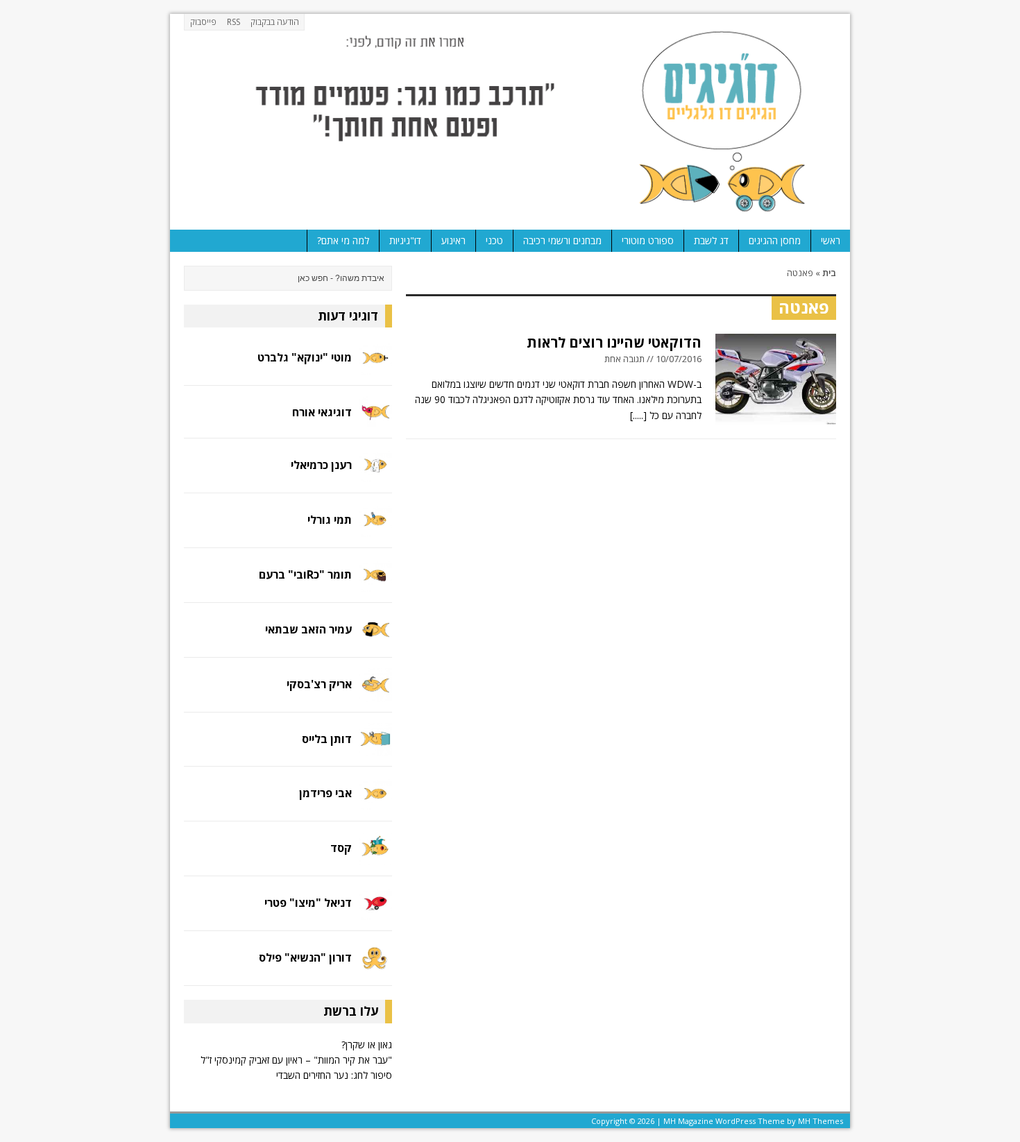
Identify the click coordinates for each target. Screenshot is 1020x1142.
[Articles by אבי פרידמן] (375, 802)
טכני (494, 240)
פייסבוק (203, 22)
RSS (233, 22)
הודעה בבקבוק (274, 22)
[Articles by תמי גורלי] (375, 528)
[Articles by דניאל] (375, 912)
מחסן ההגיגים (775, 240)
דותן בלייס (327, 739)
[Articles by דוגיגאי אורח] (375, 418)
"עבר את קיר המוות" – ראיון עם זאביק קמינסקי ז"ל (296, 1059)
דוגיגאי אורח (322, 412)
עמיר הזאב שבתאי (308, 629)
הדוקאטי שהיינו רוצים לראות (614, 342)
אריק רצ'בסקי (319, 684)
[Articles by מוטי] (375, 366)
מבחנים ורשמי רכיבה (562, 240)
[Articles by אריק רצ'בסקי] (375, 692)
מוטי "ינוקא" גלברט (304, 357)
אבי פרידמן (325, 793)
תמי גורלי (329, 519)
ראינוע (453, 240)
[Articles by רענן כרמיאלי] (375, 473)
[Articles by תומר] (375, 583)
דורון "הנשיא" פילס (305, 957)
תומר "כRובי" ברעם (305, 574)
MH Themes (820, 1121)
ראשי (830, 240)
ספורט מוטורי (648, 240)
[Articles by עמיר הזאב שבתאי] (375, 638)
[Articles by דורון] (375, 966)
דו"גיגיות (405, 240)
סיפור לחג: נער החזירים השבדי (334, 1075)
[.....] (638, 415)
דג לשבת (711, 240)
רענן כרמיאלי (321, 464)
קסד (341, 847)
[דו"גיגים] (510, 122)
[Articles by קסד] (375, 857)
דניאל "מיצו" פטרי (308, 902)
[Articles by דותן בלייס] (375, 747)
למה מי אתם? (343, 240)
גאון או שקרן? (366, 1044)
